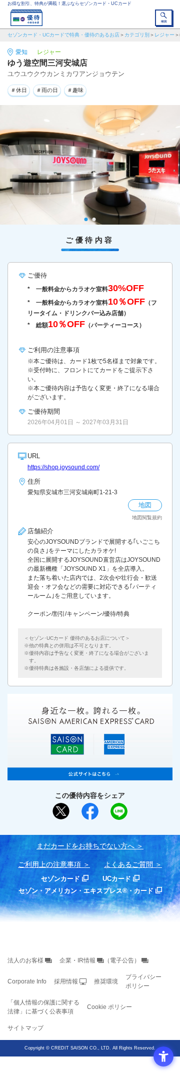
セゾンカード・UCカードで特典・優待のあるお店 (64, 35)
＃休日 (18, 90)
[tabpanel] (90, 165)
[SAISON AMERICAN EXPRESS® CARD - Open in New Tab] (90, 775)
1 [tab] (86, 219)
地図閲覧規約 (147, 517)
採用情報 (66, 981)
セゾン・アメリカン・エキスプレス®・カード (86, 890)
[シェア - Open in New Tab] (90, 811)
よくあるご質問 (128, 864)
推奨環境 (106, 981)
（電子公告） (122, 960)
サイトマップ (26, 1027)
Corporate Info (27, 981)
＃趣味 (75, 90)
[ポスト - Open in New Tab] (61, 811)
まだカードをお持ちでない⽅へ (85, 846)
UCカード (116, 878)
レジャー (164, 35)
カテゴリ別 (137, 35)
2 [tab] (94, 219)
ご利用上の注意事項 (49, 864)
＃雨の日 (47, 90)
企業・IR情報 (78, 960)
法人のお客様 (26, 960)
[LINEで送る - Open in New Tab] (119, 811)
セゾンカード (60, 878)
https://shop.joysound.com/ (64, 467)
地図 (145, 505)
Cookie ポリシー (109, 1006)
